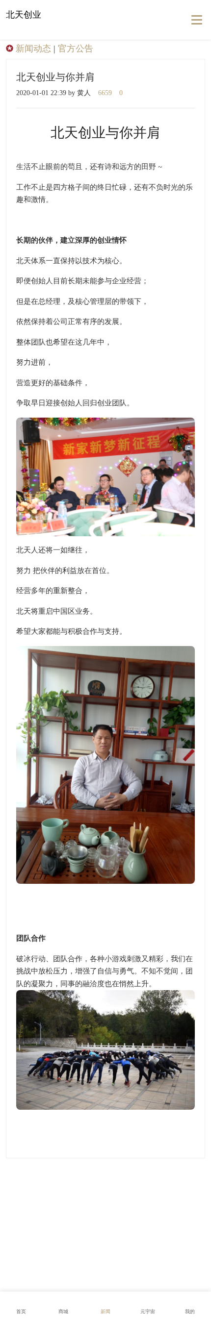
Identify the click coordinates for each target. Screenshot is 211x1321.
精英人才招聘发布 (106, 1219)
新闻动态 (33, 48)
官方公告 (75, 48)
